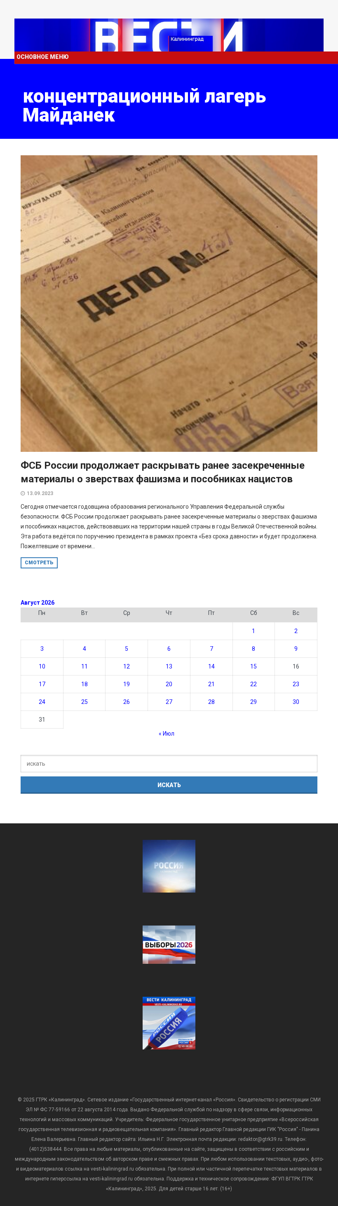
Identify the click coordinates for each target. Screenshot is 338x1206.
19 (126, 684)
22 (253, 684)
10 (42, 666)
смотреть (39, 563)
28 (211, 702)
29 (253, 702)
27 (169, 702)
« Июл (166, 733)
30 (296, 702)
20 (169, 684)
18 (84, 684)
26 (126, 702)
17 (42, 684)
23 (296, 684)
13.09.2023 (40, 493)
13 (169, 666)
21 (211, 684)
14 (211, 666)
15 (253, 666)
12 (126, 666)
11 (84, 666)
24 (42, 702)
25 (84, 702)
